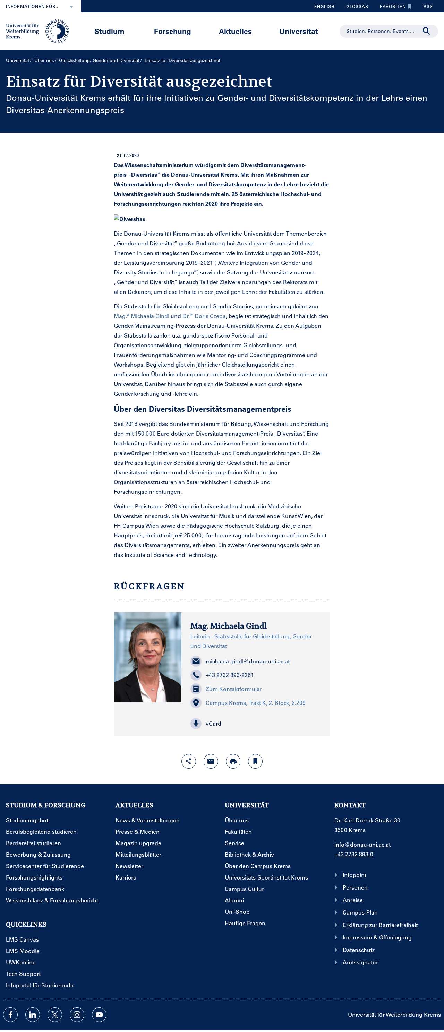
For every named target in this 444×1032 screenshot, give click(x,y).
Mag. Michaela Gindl (141, 316)
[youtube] (99, 1014)
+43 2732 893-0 (353, 854)
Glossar (354, 7)
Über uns (44, 60)
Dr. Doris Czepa (204, 316)
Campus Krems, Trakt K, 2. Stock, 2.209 (256, 702)
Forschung (172, 31)
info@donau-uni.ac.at (362, 844)
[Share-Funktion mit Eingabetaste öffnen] (188, 761)
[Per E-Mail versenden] (211, 761)
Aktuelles (235, 31)
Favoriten (390, 7)
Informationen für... (33, 6)
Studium (109, 31)
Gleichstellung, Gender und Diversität (99, 60)
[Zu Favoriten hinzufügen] (255, 761)
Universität (298, 31)
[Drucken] (233, 761)
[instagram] (77, 1014)
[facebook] (10, 1014)
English (324, 6)
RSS (428, 6)
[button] (255, 723)
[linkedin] (32, 1014)
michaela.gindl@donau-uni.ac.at (248, 661)
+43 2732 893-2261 (230, 675)
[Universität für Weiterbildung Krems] (41, 30)
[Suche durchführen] (426, 31)
